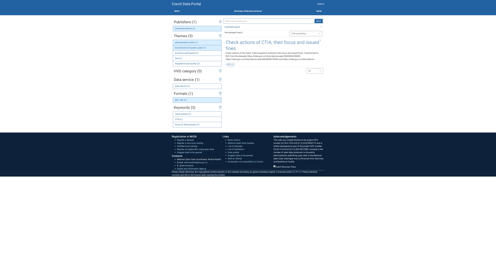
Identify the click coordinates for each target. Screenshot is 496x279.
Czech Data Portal (186, 4)
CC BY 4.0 (296, 172)
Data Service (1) (182, 86)
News (177, 11)
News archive (234, 140)
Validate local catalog (187, 146)
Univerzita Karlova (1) (185, 28)
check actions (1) (183, 114)
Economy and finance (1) (187, 53)
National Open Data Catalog (241, 143)
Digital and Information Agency (191, 168)
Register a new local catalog (190, 143)
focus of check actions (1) (187, 124)
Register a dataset (185, 140)
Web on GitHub (235, 158)
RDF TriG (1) (181, 100)
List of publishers (236, 149)
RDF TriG (230, 64)
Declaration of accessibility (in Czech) (245, 161)
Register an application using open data (195, 149)
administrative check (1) (186, 42)
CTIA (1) (179, 119)
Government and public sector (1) (190, 48)
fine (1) (178, 58)
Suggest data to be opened (189, 152)
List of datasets (235, 146)
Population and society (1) (187, 63)
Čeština (320, 4)
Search (318, 21)
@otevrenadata (186, 165)
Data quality (233, 152)
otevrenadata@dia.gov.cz (196, 162)
